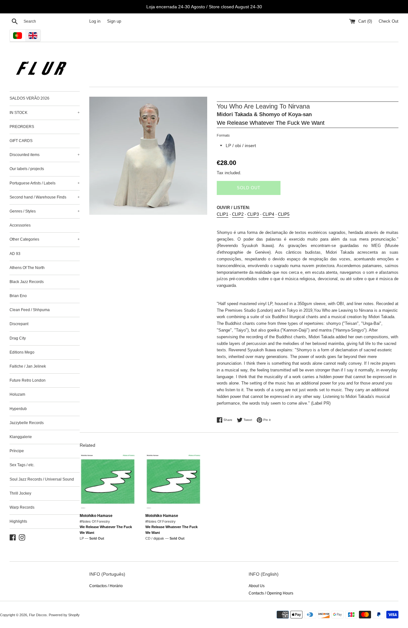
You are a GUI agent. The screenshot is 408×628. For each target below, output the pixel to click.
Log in (94, 21)
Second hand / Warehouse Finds (45, 197)
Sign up (114, 21)
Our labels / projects (27, 169)
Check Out (388, 21)
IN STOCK (45, 112)
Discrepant (19, 324)
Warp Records (22, 507)
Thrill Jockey (20, 493)
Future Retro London (28, 380)
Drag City (18, 338)
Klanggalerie (21, 437)
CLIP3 (253, 214)
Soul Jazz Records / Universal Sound (42, 479)
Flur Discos (38, 615)
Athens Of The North (27, 267)
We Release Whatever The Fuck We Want (270, 123)
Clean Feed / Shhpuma (30, 310)
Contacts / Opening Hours (271, 593)
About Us (257, 586)
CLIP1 (222, 214)
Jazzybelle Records (27, 423)
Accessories (20, 225)
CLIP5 (283, 214)
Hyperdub (18, 409)
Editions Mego (22, 352)
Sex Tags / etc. (22, 465)
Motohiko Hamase (96, 515)
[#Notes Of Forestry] (108, 481)
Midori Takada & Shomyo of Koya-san (264, 114)
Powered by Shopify (64, 615)
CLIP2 (238, 214)
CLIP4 (268, 214)
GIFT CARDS (21, 140)
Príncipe (17, 451)
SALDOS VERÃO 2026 (29, 98)
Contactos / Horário (106, 586)
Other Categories (45, 239)
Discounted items (45, 155)
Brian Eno (18, 296)
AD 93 (15, 253)
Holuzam (17, 394)
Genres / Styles (45, 211)
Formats (223, 135)
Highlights (18, 521)
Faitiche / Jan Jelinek (28, 366)
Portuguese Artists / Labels (45, 183)
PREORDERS (22, 126)
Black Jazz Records (27, 282)
